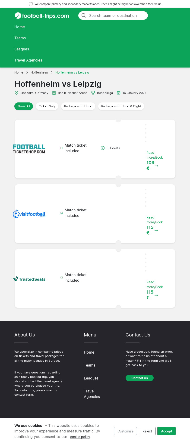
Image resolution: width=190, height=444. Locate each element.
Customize (125, 431)
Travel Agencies (28, 60)
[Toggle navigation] (170, 15)
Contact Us (139, 378)
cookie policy (80, 437)
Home (19, 27)
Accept (166, 431)
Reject (147, 431)
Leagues (21, 49)
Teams (20, 38)
